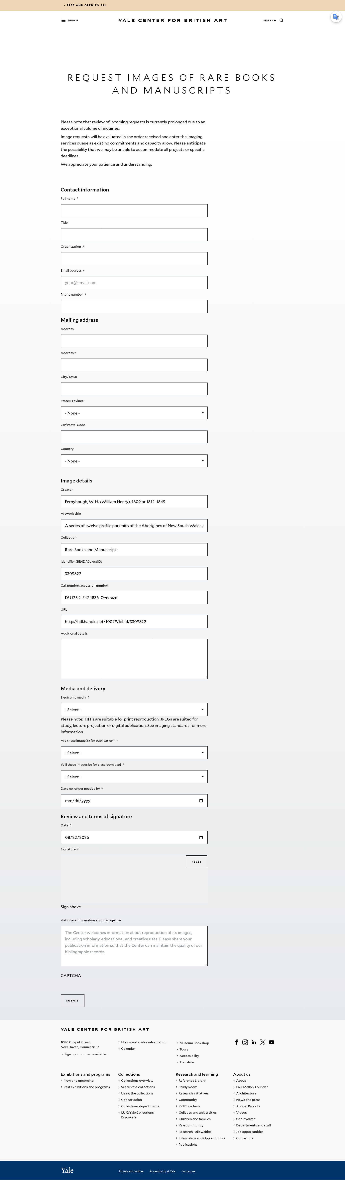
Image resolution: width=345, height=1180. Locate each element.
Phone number (72, 294)
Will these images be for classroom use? (91, 764)
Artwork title (71, 513)
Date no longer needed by (80, 788)
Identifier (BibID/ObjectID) (82, 561)
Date (65, 825)
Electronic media (74, 697)
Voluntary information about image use (91, 920)
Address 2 (69, 353)
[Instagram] (245, 1042)
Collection (69, 537)
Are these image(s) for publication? (88, 740)
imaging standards (172, 725)
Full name (68, 198)
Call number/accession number (85, 585)
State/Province (72, 401)
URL (64, 609)
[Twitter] (263, 1042)
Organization (71, 246)
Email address (71, 270)
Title (64, 222)
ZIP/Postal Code (73, 425)
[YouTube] (271, 1042)
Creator (67, 489)
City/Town (69, 377)
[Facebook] (236, 1042)
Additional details (74, 633)
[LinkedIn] (254, 1042)
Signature (68, 849)
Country (67, 449)
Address (67, 329)
